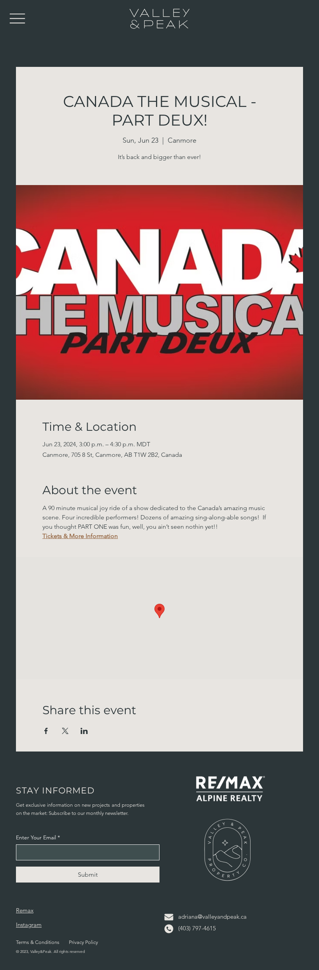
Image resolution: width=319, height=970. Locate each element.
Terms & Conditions (38, 942)
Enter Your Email (38, 837)
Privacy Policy (83, 942)
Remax (24, 910)
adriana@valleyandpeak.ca (212, 916)
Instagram (29, 924)
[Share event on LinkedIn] (84, 731)
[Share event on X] (65, 731)
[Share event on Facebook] (46, 731)
